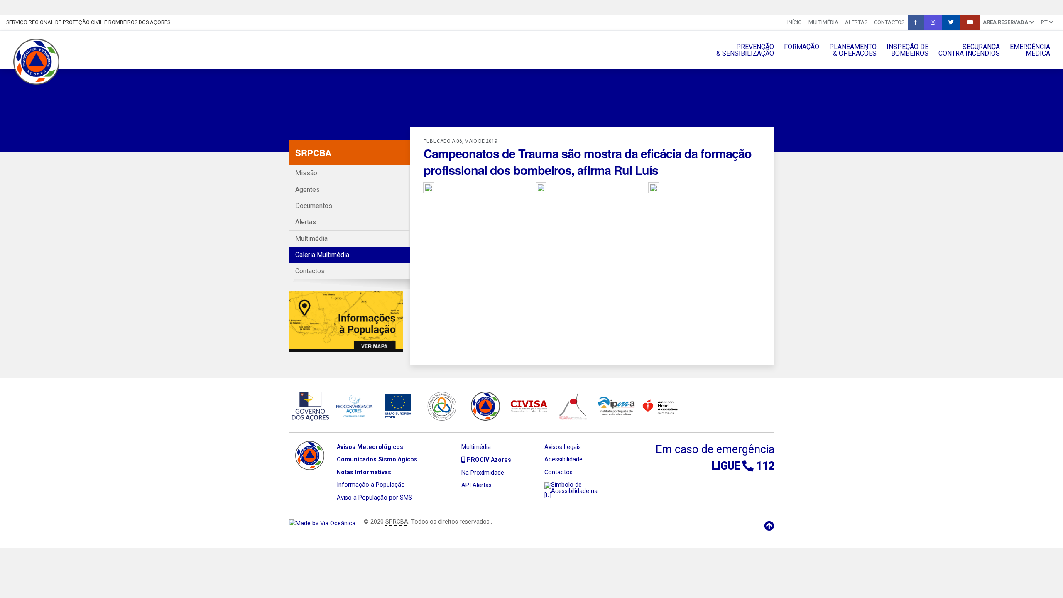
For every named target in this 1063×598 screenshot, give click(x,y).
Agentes (307, 190)
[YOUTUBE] (970, 22)
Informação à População (371, 484)
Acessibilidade (563, 459)
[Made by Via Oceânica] (322, 522)
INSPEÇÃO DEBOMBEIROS (907, 50)
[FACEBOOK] (916, 22)
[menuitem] (794, 22)
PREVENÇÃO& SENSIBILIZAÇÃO (745, 50)
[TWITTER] (951, 22)
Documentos (313, 206)
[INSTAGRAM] (933, 22)
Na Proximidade (482, 472)
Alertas (856, 22)
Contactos (889, 22)
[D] (547, 495)
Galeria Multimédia (322, 255)
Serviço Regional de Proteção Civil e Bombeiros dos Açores (88, 22)
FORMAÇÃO (801, 47)
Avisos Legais (562, 447)
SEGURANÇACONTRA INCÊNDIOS (969, 50)
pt (1045, 22)
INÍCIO (794, 22)
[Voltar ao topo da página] (769, 526)
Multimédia (823, 22)
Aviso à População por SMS (374, 497)
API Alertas (476, 485)
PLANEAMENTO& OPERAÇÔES (853, 50)
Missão (306, 173)
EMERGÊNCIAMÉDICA (1030, 50)
